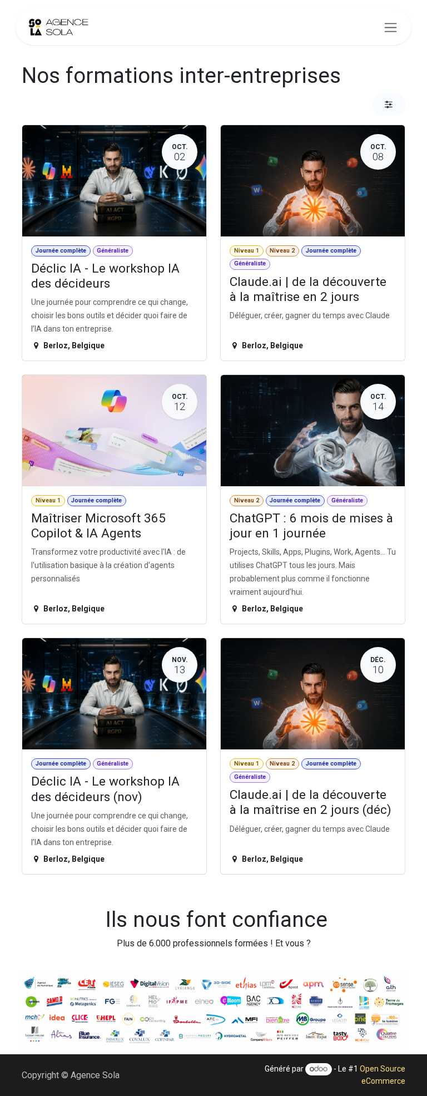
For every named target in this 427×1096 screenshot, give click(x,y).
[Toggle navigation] (391, 27)
